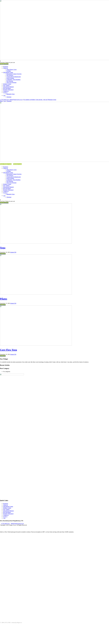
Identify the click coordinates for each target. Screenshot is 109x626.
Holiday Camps (7, 84)
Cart (4, 95)
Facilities (8, 71)
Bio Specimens (7, 88)
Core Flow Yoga (8, 349)
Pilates (3, 298)
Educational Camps (8, 72)
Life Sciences (9, 75)
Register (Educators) (8, 89)
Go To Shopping (4, 64)
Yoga (2, 247)
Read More (3, 253)
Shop (1, 101)
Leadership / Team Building (13, 79)
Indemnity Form (10, 94)
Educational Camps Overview (14, 74)
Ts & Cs (5, 92)
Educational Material (8, 86)
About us (5, 68)
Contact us (6, 91)
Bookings (5, 66)
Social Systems (10, 78)
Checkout (8, 97)
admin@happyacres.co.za (16, 99)
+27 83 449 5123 (4, 99)
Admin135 (13, 252)
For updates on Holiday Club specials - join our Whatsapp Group (39, 99)
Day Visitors (6, 85)
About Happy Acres (11, 69)
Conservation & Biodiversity (13, 76)
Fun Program (9, 81)
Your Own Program (11, 82)
